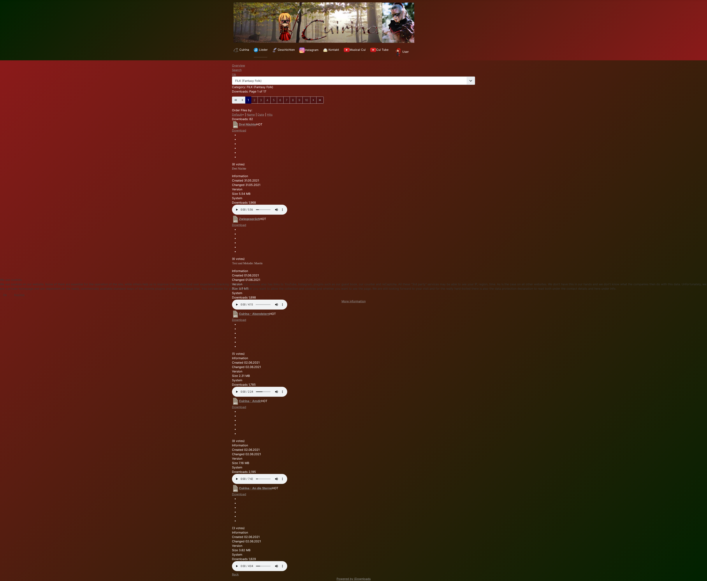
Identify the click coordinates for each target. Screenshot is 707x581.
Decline (19, 295)
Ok (5, 295)
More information (354, 301)
